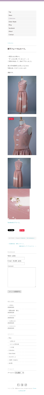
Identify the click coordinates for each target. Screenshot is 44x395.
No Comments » (30, 238)
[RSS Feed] (26, 384)
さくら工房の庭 (14, 344)
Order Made (12, 22)
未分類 (10, 363)
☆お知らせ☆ (12, 321)
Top (10, 12)
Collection (12, 18)
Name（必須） (12, 256)
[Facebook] (22, 384)
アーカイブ (11, 372)
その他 (12, 347)
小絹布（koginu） (14, 360)
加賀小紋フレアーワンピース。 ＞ (27, 246)
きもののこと (12, 357)
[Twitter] (19, 384)
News (10, 15)
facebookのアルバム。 (14, 222)
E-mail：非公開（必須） (15, 261)
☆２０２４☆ (12, 326)
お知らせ (12, 341)
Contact (11, 34)
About (10, 31)
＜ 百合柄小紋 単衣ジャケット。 (16, 243)
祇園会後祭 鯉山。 (14, 310)
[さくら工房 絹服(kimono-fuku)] (22, 6)
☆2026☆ (11, 305)
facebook (12, 28)
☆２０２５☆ (12, 315)
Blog (10, 25)
